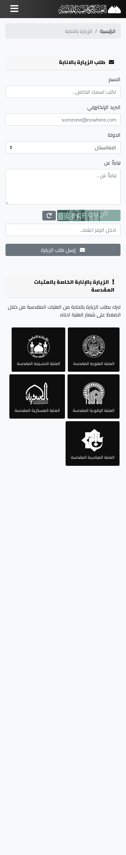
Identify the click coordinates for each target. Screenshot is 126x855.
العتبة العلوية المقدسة (93, 363)
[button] (49, 215)
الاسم (115, 79)
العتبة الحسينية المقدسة (38, 363)
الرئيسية (108, 31)
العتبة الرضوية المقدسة (93, 410)
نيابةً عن (112, 162)
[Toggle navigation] (14, 9)
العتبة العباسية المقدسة (92, 457)
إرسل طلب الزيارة (60, 250)
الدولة (114, 135)
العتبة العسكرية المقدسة (37, 410)
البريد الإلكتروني (104, 107)
